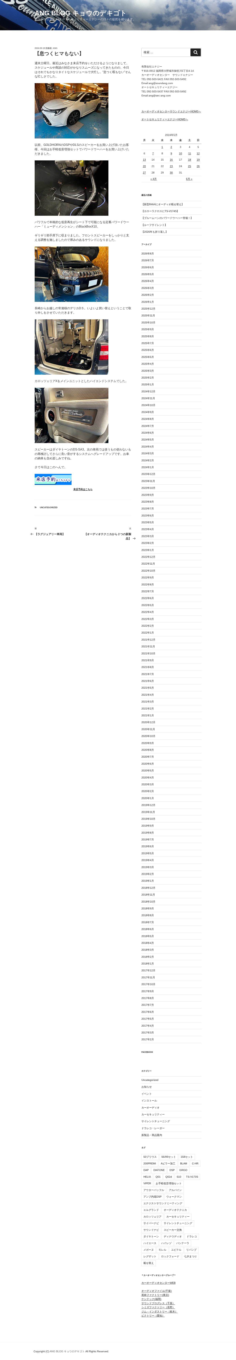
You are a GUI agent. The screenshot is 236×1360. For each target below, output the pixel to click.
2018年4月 (147, 942)
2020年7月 (147, 756)
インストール (149, 1100)
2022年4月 (147, 611)
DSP (172, 1170)
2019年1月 (147, 880)
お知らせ (146, 1086)
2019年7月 (147, 839)
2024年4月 (147, 446)
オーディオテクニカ (175, 1209)
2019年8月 (147, 832)
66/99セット (169, 1156)
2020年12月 (148, 722)
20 (144, 166)
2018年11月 (148, 894)
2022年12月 (148, 556)
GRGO (183, 1170)
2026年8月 (147, 253)
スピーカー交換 (173, 1229)
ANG (55, 48)
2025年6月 (147, 349)
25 (189, 166)
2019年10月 (148, 818)
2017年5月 (147, 1018)
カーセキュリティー (153, 1114)
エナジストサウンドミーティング (162, 1203)
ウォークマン (174, 1196)
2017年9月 (147, 991)
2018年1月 (147, 963)
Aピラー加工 (168, 1163)
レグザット (149, 1256)
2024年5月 (147, 439)
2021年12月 (148, 639)
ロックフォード (170, 1256)
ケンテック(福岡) (151, 1298)
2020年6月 (147, 763)
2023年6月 (147, 515)
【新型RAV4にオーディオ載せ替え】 (162, 204)
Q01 (158, 1176)
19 (198, 159)
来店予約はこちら (83, 489)
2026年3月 (147, 288)
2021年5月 (147, 687)
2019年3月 (147, 867)
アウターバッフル (153, 1190)
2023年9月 (147, 494)
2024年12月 (148, 391)
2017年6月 (147, 1011)
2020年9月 (147, 743)
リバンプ (191, 1249)
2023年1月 (147, 550)
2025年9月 (147, 329)
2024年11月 (148, 398)
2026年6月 (147, 267)
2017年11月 (148, 977)
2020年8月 (147, 749)
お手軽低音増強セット (169, 1183)
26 (198, 166)
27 (144, 172)
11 (189, 153)
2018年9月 (147, 908)
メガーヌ (148, 1249)
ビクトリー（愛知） (153, 1315)
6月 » (189, 178)
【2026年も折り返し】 (154, 231)
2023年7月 (147, 508)
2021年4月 (147, 694)
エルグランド (151, 1209)
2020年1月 (147, 798)
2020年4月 (147, 777)
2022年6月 (147, 598)
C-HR (195, 1163)
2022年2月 (147, 625)
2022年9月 (147, 577)
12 (198, 153)
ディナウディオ (173, 1236)
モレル (162, 1249)
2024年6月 (147, 432)
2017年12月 (148, 970)
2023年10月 (148, 487)
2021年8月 (147, 667)
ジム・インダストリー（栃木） (159, 1311)
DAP (146, 1170)
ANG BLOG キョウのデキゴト (81, 13)
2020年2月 (147, 791)
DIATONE (159, 1170)
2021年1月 (147, 715)
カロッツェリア (152, 1216)
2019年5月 (147, 853)
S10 (179, 1176)
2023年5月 (147, 522)
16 (171, 159)
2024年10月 (148, 405)
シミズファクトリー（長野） (158, 1307)
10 (180, 153)
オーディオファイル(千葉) (156, 1290)
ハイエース (149, 1243)
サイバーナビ (151, 1223)
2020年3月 (147, 784)
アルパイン (175, 1190)
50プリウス (150, 1156)
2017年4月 (147, 1025)
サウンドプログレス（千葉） (158, 1303)
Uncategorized (49, 507)
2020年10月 (148, 736)
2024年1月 (147, 467)
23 (171, 166)
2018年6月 (147, 929)
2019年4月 (147, 860)
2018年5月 (147, 936)
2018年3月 (147, 949)
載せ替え (148, 1263)
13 (144, 159)
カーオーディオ (150, 1107)
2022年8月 (147, 584)
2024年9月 (147, 412)
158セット (187, 1156)
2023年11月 (148, 481)
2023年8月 (147, 501)
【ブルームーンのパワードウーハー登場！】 (167, 217)
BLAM (183, 1163)
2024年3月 (147, 453)
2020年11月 (148, 729)
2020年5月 (147, 770)
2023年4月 (147, 529)
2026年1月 (147, 301)
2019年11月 (148, 812)
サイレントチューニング (155, 1121)
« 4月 (153, 178)
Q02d (168, 1176)
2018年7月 (147, 922)
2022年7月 (147, 591)
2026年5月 (147, 274)
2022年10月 (148, 570)
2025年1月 (147, 384)
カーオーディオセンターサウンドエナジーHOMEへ (171, 111)
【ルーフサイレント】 (154, 224)
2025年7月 (147, 343)
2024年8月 (147, 418)
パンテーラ (182, 1243)
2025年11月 (148, 315)
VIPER (147, 1183)
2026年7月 (147, 260)
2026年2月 (147, 294)
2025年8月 (147, 336)
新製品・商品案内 (151, 1135)
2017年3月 (147, 1032)
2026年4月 (147, 281)
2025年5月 (147, 356)
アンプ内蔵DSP (152, 1196)
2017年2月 (147, 1039)
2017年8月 (147, 998)
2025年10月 (148, 322)
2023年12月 (148, 474)
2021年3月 (147, 701)
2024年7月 (147, 425)
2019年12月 (148, 805)
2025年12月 (148, 308)
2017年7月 (147, 1004)
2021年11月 (148, 646)
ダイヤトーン (151, 1236)
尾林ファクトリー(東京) (155, 1294)
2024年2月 (147, 460)
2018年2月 (147, 956)
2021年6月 (147, 680)
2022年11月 (148, 563)
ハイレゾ (166, 1243)
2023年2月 (147, 543)
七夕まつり (190, 1256)
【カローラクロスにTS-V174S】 (160, 211)
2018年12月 (148, 887)
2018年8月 (147, 915)
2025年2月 (147, 377)
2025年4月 (147, 363)
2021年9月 (147, 660)
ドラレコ (192, 1236)
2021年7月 (147, 674)
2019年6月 (147, 846)
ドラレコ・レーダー (153, 1128)
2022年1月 (147, 632)
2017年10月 (148, 984)
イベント (146, 1093)
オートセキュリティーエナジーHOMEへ (164, 119)
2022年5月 (147, 605)
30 (171, 172)
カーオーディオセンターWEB (158, 1282)
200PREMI (149, 1163)
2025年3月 (147, 370)
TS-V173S (192, 1176)
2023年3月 (147, 536)
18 (189, 159)
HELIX (147, 1176)
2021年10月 (148, 653)
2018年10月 (148, 901)
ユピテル (176, 1249)
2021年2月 (147, 708)
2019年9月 (147, 825)
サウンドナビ (151, 1229)
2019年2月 (147, 873)
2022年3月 (147, 618)
